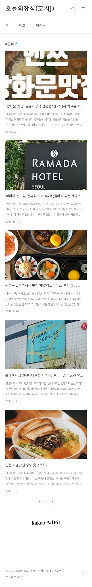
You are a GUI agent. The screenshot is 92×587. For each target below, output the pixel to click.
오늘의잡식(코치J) (29, 9)
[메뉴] (83, 8)
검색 (73, 9)
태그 (22, 26)
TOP (83, 572)
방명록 (41, 26)
